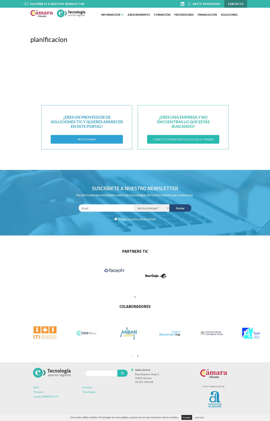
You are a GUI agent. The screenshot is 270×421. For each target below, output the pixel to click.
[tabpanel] (114, 270)
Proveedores (184, 14)
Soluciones (229, 14)
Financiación (207, 14)
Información (110, 14)
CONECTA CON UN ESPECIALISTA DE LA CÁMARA (183, 139)
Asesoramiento (139, 14)
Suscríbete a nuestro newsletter (57, 4)
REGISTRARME (87, 139)
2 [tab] (138, 356)
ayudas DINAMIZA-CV (45, 396)
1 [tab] (135, 297)
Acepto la (137, 219)
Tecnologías (88, 391)
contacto (235, 4)
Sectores (87, 387)
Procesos (38, 391)
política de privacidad (143, 219)
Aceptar (187, 417)
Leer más (199, 417)
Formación (162, 14)
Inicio (36, 387)
